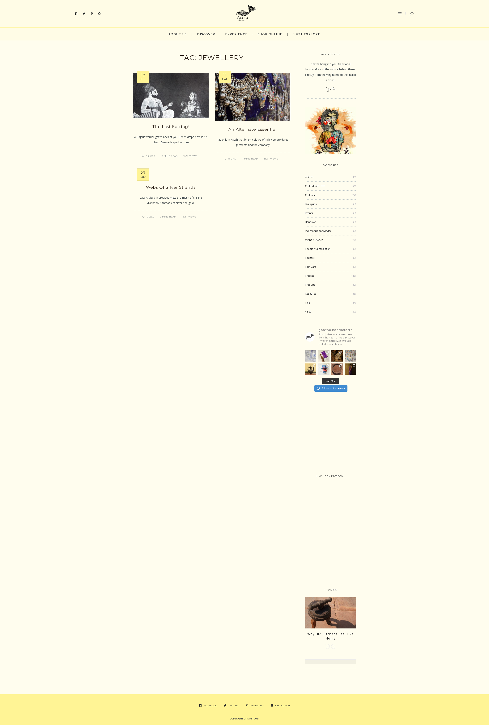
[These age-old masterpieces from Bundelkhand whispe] (310, 369)
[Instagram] (99, 13)
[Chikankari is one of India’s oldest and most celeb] (310, 356)
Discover (206, 34)
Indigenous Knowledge (318, 231)
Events (309, 213)
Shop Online (269, 34)
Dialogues (311, 204)
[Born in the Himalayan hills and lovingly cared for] (324, 369)
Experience (236, 34)
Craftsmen (311, 195)
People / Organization (317, 249)
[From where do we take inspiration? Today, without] (337, 356)
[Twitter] (84, 13)
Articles (309, 177)
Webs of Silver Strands (171, 187)
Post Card (310, 266)
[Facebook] (76, 13)
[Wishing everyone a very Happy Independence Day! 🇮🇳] (350, 356)
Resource (310, 293)
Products (310, 284)
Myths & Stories (314, 240)
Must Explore (306, 34)
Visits (308, 311)
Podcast (309, 257)
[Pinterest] (92, 13)
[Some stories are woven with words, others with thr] (350, 369)
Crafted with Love (315, 186)
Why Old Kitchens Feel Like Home (330, 636)
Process (309, 275)
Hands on (310, 222)
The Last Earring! (170, 126)
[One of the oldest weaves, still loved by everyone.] (324, 356)
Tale (307, 302)
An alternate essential (252, 129)
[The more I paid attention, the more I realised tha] (337, 369)
